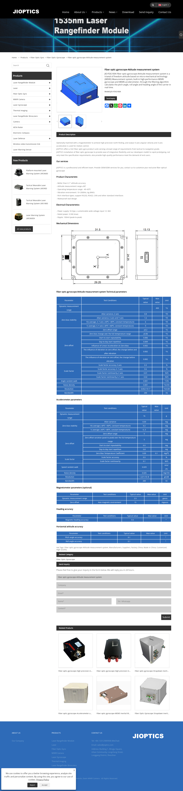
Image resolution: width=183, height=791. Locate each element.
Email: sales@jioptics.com (102, 745)
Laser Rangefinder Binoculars (25, 116)
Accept (44, 785)
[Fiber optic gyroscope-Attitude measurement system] (65, 121)
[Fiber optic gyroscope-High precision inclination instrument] (75, 650)
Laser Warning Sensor (22, 149)
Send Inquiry (110, 98)
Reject (32, 785)
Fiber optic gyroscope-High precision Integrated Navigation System (115, 671)
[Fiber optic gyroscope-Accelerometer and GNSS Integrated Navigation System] (75, 692)
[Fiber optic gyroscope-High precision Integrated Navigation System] (114, 650)
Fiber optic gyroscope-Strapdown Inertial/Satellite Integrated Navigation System (153, 671)
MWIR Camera (19, 99)
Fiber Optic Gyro (37, 57)
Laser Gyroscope (20, 105)
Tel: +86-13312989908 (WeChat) (105, 740)
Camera (16, 121)
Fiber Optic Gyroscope (56, 57)
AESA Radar (18, 127)
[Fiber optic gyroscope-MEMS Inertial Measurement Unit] (114, 692)
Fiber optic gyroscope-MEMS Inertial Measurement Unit (115, 713)
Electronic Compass (21, 133)
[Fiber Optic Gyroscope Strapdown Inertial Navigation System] (152, 692)
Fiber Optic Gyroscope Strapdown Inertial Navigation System (153, 713)
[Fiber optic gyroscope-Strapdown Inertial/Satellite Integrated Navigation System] (152, 650)
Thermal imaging (20, 110)
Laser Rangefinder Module (24, 82)
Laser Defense (19, 138)
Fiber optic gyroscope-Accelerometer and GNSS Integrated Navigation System (76, 713)
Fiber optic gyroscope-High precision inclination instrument (76, 671)
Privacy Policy (42, 779)
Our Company (18, 740)
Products (24, 57)
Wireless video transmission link (26, 144)
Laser (15, 88)
